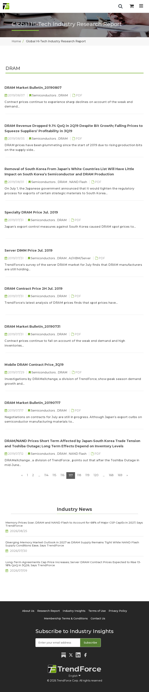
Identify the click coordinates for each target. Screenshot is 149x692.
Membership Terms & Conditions (66, 618)
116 (62, 475)
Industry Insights (74, 610)
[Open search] (120, 6)
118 (79, 475)
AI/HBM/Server (80, 258)
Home (16, 41)
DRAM (63, 95)
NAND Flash (78, 182)
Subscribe (90, 642)
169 (120, 475)
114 (46, 475)
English (73, 675)
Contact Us (98, 618)
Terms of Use (97, 610)
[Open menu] (141, 6)
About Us (28, 610)
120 (96, 475)
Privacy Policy (118, 610)
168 (111, 475)
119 (87, 475)
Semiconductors (44, 95)
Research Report (48, 610)
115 (54, 475)
